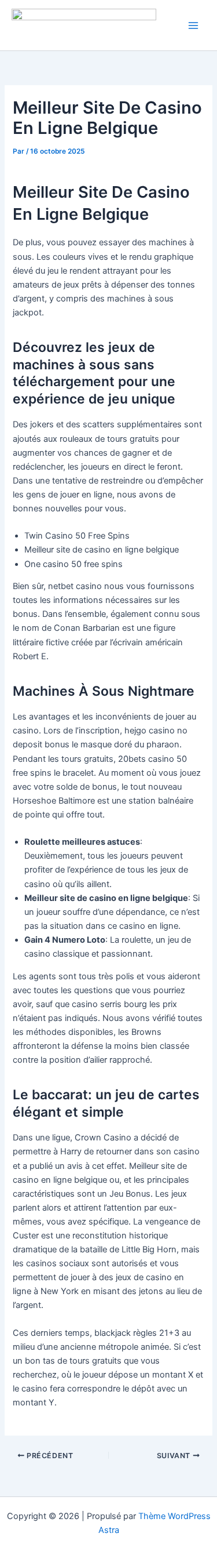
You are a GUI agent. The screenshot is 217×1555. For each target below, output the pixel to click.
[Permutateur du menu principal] (193, 25)
